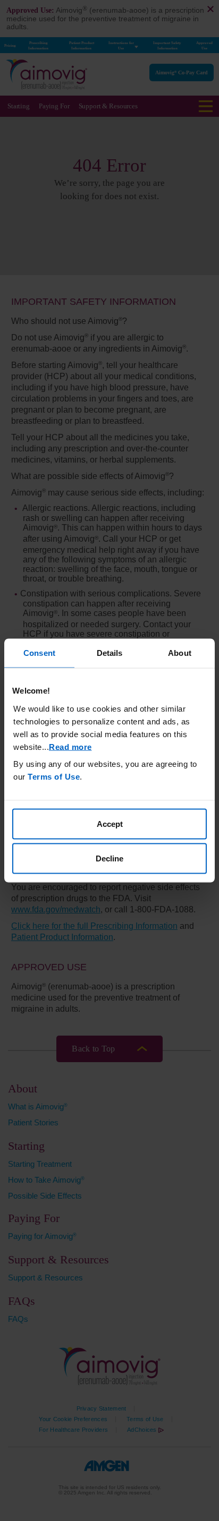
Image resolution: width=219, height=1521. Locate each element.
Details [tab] (110, 652)
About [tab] (179, 652)
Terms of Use (54, 776)
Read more (70, 746)
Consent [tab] (39, 652)
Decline (109, 858)
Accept (110, 823)
